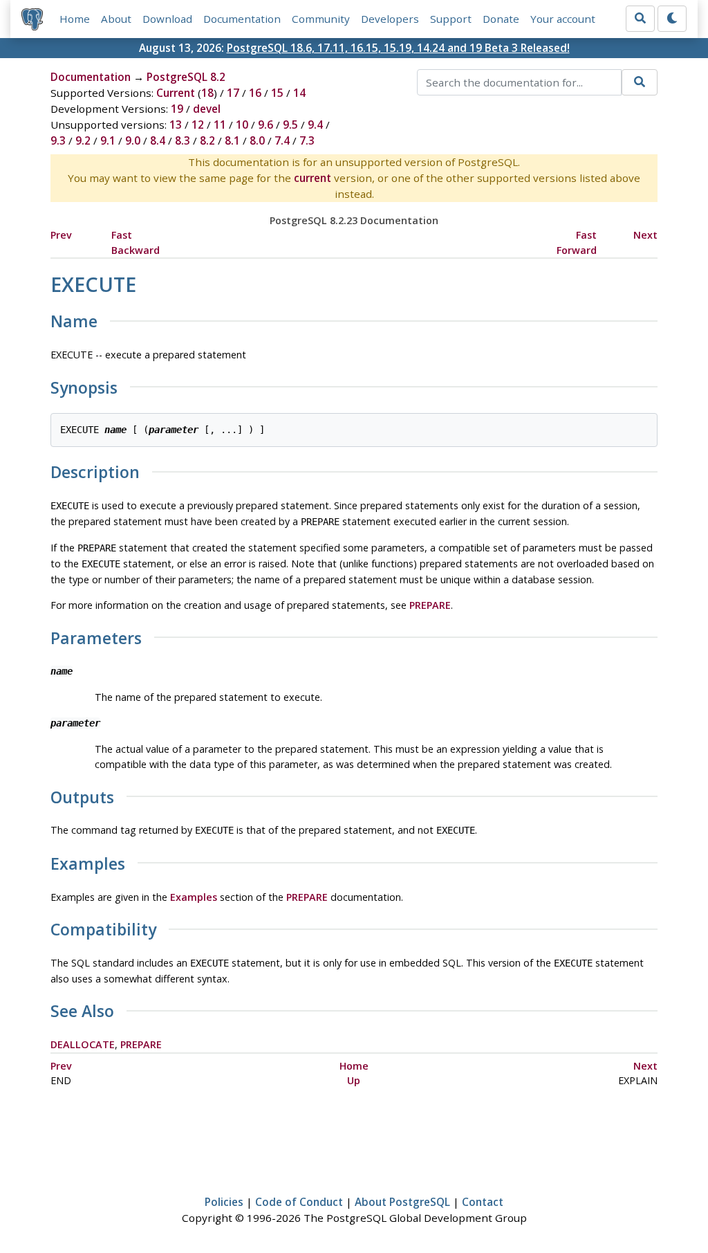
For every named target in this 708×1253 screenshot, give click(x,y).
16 (255, 93)
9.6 (265, 124)
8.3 (182, 140)
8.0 (257, 140)
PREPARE (430, 605)
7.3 (307, 140)
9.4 (315, 124)
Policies (224, 1202)
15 (277, 93)
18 (207, 93)
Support (451, 19)
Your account (562, 19)
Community (321, 19)
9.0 (132, 140)
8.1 (232, 140)
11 (220, 124)
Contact (482, 1202)
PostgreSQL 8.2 (186, 77)
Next (645, 234)
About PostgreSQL (402, 1202)
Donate (501, 19)
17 (233, 93)
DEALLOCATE (82, 1044)
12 (198, 124)
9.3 (58, 140)
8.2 (207, 140)
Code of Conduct (299, 1202)
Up (353, 1080)
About (116, 19)
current (312, 178)
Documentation (242, 19)
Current (175, 93)
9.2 (83, 140)
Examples (193, 897)
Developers (390, 19)
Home (74, 19)
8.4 (157, 140)
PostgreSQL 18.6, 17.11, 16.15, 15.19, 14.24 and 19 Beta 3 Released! (398, 48)
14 (299, 93)
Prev (61, 234)
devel (207, 109)
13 (175, 124)
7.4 (282, 140)
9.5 (290, 124)
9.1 (107, 140)
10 (242, 124)
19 (177, 109)
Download (167, 19)
